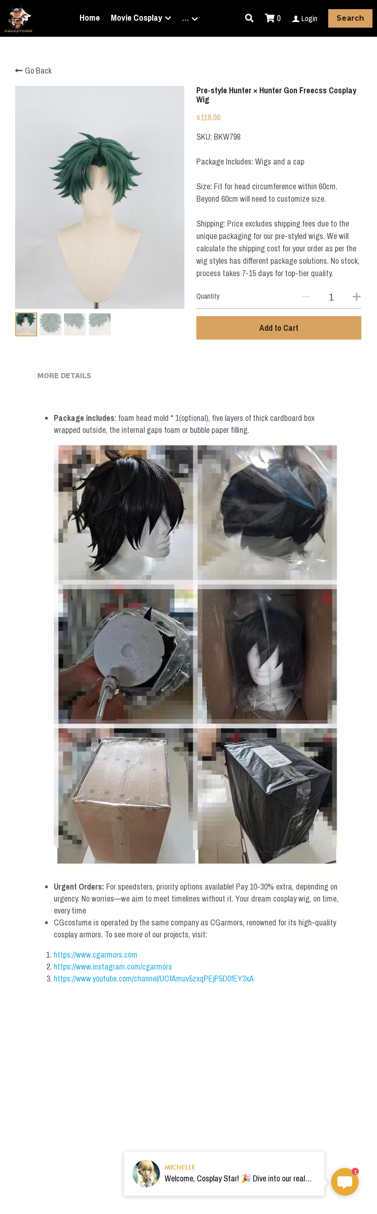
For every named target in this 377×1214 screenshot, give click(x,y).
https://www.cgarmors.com (95, 954)
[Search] (249, 18)
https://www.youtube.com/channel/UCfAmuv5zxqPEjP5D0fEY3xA (154, 978)
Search (350, 18)
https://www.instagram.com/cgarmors (113, 966)
